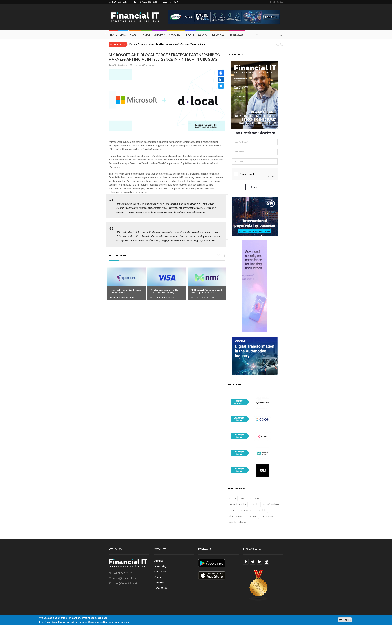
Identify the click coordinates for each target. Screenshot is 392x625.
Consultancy (254, 498)
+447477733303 (122, 573)
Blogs (123, 35)
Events (190, 35)
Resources (217, 35)
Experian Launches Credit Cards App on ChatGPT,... (125, 291)
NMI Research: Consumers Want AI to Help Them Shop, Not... (206, 291)
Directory (159, 35)
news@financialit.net (125, 578)
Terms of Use (161, 587)
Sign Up (176, 2)
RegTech (254, 504)
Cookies (158, 577)
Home (113, 35)
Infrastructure (267, 516)
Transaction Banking (237, 504)
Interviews (236, 35)
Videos (146, 35)
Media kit (159, 582)
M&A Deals (252, 516)
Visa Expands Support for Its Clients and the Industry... (164, 291)
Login (165, 2)
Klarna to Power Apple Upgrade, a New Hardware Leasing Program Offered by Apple (167, 44)
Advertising (160, 566)
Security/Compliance (270, 504)
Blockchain (261, 510)
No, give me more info (119, 621)
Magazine (174, 35)
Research (202, 35)
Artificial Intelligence (237, 522)
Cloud (231, 510)
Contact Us (160, 571)
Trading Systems (245, 510)
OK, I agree (345, 620)
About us (158, 560)
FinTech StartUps (236, 516)
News (133, 35)
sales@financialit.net (124, 583)
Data (242, 498)
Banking (232, 498)
